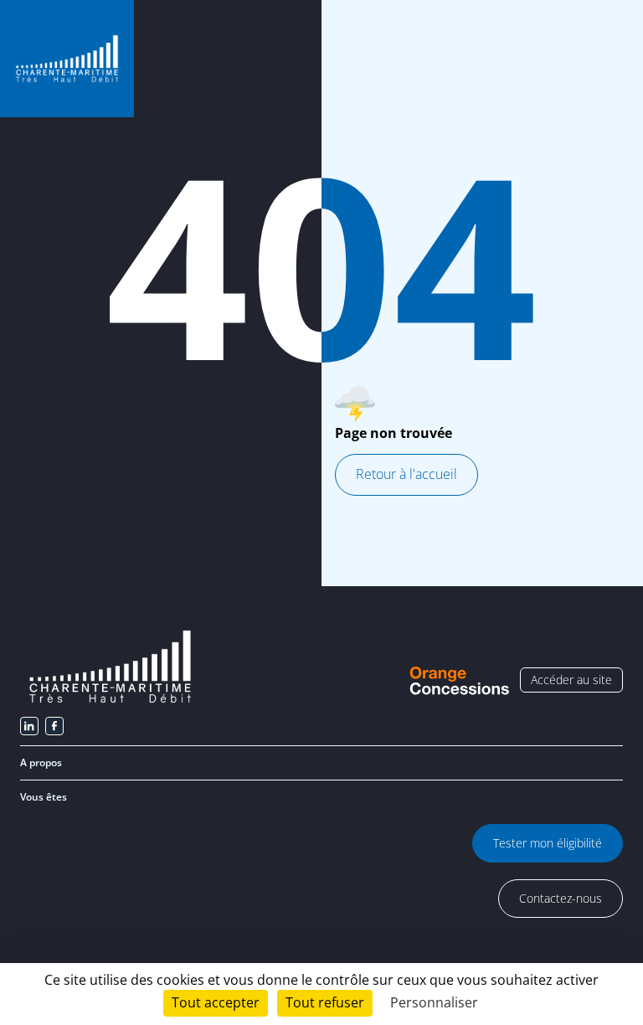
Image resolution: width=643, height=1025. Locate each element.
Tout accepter (216, 1003)
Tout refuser (324, 1003)
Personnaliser (434, 1003)
